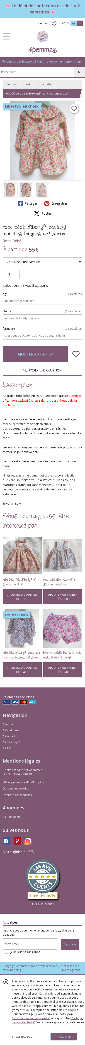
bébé (27, 84)
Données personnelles (17, 795)
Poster (46, 213)
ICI (17, 405)
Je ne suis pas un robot (25, 952)
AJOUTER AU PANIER (35, 354)
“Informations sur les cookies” (31, 1018)
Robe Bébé (12, 240)
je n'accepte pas (21, 1037)
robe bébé (44, 84)
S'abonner (69, 944)
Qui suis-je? (12, 742)
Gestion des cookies (16, 788)
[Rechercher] (79, 72)
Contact (43, 23)
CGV (8, 748)
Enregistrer (59, 203)
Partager (30, 203)
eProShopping (12, 970)
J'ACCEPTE (64, 1037)
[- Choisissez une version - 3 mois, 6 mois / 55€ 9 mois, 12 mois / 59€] (42, 261)
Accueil (11, 84)
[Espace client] (54, 23)
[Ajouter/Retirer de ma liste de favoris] (75, 354)
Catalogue (11, 730)
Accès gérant (71, 970)
